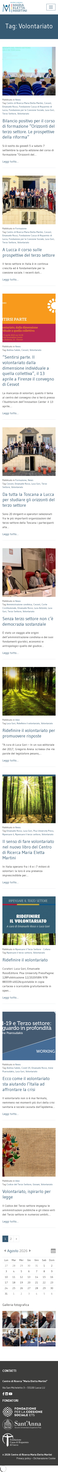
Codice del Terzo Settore (19, 1184)
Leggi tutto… (10, 161)
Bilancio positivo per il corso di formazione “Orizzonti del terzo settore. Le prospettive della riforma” (28, 129)
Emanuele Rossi (10, 106)
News (18, 99)
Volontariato (23, 113)
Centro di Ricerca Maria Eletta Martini (25, 103)
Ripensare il (8, 834)
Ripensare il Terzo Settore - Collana (32, 949)
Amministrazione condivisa (19, 604)
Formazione (21, 228)
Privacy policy (23, 1458)
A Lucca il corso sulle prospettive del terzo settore (28, 252)
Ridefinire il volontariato (28, 723)
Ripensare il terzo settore (27, 834)
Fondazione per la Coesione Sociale (26, 110)
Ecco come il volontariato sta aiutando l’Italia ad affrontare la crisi (26, 1084)
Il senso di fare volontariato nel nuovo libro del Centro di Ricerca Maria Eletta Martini (28, 849)
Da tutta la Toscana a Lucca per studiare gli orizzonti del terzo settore (28, 499)
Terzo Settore (9, 113)
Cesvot (47, 103)
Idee (17, 719)
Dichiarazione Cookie (44, 1458)
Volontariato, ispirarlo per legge (26, 1194)
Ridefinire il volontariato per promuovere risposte (28, 733)
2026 (17, 1250)
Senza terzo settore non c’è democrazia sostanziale (27, 621)
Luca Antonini (40, 608)
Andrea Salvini (13, 350)
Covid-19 (25, 1067)
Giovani (36, 1184)
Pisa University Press (43, 830)
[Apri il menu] (50, 7)
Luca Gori (49, 110)
